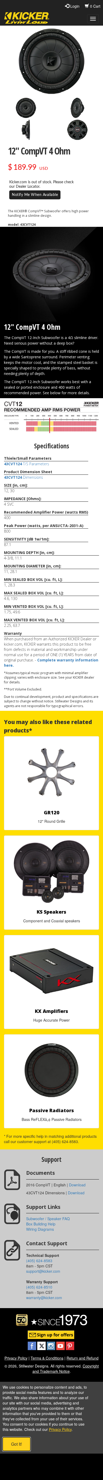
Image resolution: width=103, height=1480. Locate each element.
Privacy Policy (15, 1358)
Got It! (16, 1444)
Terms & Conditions (47, 1358)
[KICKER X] (42, 1345)
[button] (25, 108)
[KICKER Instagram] (51, 1345)
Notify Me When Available (35, 195)
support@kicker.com (43, 1271)
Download (77, 1184)
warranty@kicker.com (44, 1297)
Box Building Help (40, 1224)
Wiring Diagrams (40, 1229)
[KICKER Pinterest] (70, 1345)
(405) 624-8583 (39, 1260)
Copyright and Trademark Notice (65, 1368)
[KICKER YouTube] (61, 1345)
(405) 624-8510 (39, 1287)
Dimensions (23, 477)
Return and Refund (83, 1358)
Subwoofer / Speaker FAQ (48, 1218)
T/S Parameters (26, 463)
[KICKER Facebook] (32, 1345)
